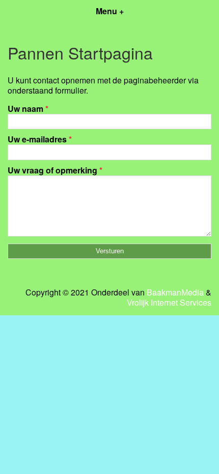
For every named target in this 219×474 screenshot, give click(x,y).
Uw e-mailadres (40, 139)
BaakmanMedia (175, 292)
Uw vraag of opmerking (55, 170)
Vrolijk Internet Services (169, 303)
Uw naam (28, 108)
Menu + (110, 11)
